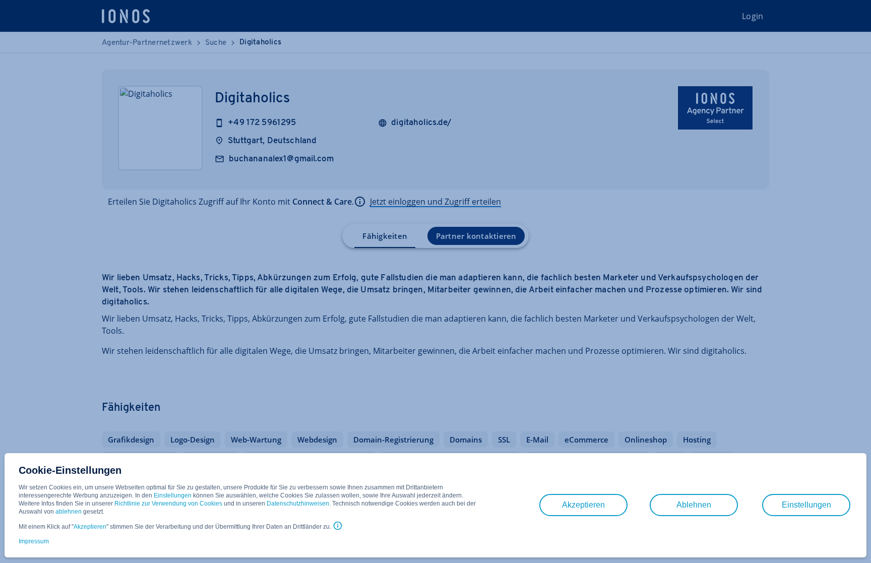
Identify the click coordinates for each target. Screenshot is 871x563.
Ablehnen (693, 505)
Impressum (34, 541)
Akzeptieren (90, 526)
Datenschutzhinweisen (298, 503)
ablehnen (68, 511)
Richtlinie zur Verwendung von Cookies (168, 503)
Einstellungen (173, 495)
